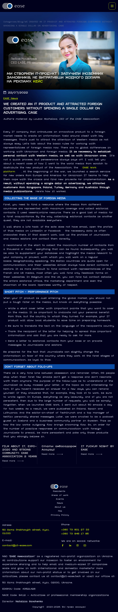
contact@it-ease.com (17, 545)
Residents (59, 491)
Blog (20, 22)
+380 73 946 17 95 (75, 533)
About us (60, 507)
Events (60, 499)
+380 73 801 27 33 (75, 529)
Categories (9, 22)
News (60, 503)
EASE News (10, 98)
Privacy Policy (60, 515)
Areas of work (59, 495)
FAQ (60, 511)
